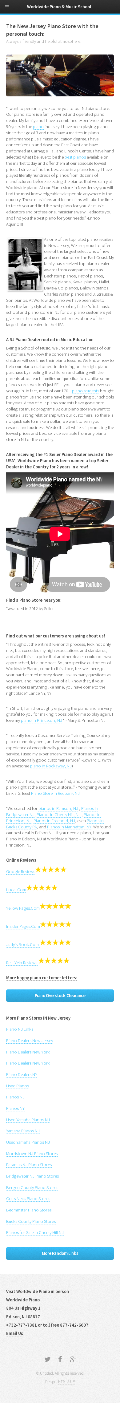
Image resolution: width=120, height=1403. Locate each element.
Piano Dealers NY (21, 1074)
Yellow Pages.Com (23, 908)
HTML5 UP (66, 1381)
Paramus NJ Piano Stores (29, 1164)
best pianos (75, 157)
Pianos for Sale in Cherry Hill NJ (35, 1232)
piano (38, 126)
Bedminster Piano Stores (28, 1210)
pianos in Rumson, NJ (58, 808)
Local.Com (16, 889)
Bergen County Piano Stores (32, 1187)
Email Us (14, 1333)
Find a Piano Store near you (33, 600)
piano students (85, 391)
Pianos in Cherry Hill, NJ (59, 814)
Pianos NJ (15, 1097)
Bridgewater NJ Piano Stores (32, 1176)
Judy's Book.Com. (23, 944)
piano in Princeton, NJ (41, 720)
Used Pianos (17, 1086)
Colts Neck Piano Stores (28, 1198)
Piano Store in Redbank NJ (55, 793)
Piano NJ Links (19, 1029)
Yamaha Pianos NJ (23, 1131)
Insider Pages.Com (23, 926)
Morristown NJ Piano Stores (32, 1153)
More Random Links (60, 1253)
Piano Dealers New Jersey (29, 1040)
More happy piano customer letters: (41, 977)
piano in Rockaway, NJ (51, 766)
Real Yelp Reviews (22, 962)
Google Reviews (20, 871)
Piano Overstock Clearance (60, 995)
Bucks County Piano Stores (31, 1221)
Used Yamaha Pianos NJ (28, 1119)
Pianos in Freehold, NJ (54, 820)
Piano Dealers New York (28, 1052)
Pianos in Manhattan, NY (69, 827)
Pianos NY (15, 1108)
